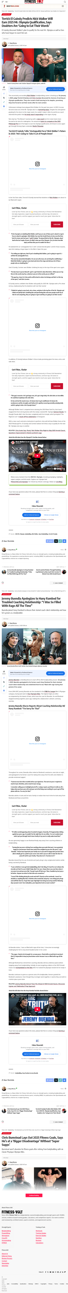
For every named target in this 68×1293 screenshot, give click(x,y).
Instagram (37, 519)
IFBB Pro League (49, 691)
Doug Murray (13, 43)
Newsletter (5, 1263)
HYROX (4, 1243)
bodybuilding (28, 534)
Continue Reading (34, 1195)
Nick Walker (31, 95)
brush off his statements (27, 417)
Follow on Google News (51, 515)
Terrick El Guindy (53, 534)
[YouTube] (50, 1272)
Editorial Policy (7, 1256)
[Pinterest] (58, 1272)
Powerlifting (6, 1233)
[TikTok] (60, 1272)
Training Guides (41, 1233)
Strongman (5, 1235)
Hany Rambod (25, 1073)
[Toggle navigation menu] (63, 6)
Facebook (31, 519)
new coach (40, 119)
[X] (48, 1272)
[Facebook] (46, 1272)
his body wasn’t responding (34, 114)
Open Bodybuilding (43, 534)
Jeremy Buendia (14, 680)
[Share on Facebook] (4, 93)
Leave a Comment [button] (59, 583)
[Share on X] (4, 98)
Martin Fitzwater (38, 126)
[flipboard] (65, 1272)
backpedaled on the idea (24, 968)
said (31, 238)
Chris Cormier (36, 98)
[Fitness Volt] (34, 2)
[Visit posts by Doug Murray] (4, 549)
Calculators (39, 1243)
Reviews (38, 1240)
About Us (5, 1254)
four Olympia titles (33, 694)
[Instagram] (65, 549)
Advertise (5, 1266)
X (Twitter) (43, 519)
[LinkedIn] (63, 1272)
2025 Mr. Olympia (19, 534)
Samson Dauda (59, 412)
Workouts (39, 1231)
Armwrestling (6, 1240)
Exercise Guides (41, 1235)
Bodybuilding (6, 14)
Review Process (7, 1258)
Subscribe (57, 224)
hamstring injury (43, 110)
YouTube (51, 519)
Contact (4, 1261)
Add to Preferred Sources (55, 89)
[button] (3, 2)
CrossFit (4, 1238)
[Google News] (53, 1272)
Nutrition (39, 1238)
